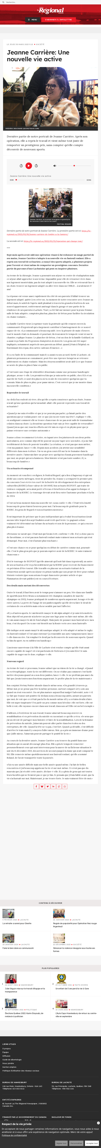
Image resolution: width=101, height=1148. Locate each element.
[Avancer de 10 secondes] (36, 166)
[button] (32, 19)
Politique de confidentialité (14, 1135)
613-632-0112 (18, 1089)
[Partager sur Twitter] (47, 786)
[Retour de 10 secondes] (21, 166)
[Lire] (28, 166)
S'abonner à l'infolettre (58, 20)
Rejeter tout (61, 1143)
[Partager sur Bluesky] (42, 786)
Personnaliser (76, 1143)
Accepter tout (92, 1143)
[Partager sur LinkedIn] (53, 786)
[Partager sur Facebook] (36, 786)
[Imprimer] (64, 786)
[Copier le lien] (59, 786)
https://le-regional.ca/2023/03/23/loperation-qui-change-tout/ (53, 241)
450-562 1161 (68, 1089)
